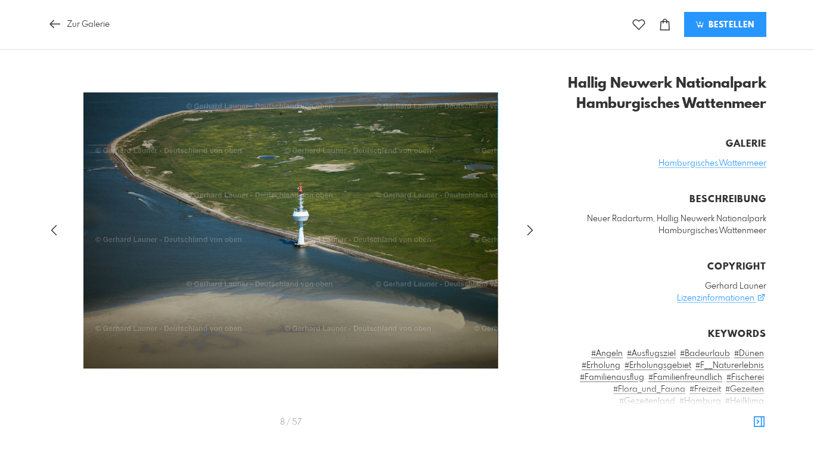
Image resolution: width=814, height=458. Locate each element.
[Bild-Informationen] (759, 422)
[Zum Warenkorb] (665, 25)
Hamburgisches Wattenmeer (712, 163)
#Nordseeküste (735, 449)
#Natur (703, 437)
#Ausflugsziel (651, 353)
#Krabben (588, 425)
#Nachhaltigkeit (597, 437)
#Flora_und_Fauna (649, 389)
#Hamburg (700, 401)
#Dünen (749, 353)
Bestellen (730, 25)
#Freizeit (705, 389)
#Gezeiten (744, 389)
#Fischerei (745, 377)
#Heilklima (744, 401)
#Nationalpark (658, 437)
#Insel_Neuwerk (623, 413)
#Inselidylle (743, 413)
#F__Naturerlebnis (729, 365)
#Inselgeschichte (688, 413)
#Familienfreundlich (685, 377)
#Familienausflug (612, 377)
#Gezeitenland (647, 401)
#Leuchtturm (665, 425)
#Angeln (607, 353)
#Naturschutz (636, 449)
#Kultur (624, 425)
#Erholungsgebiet (658, 365)
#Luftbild (709, 425)
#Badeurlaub (705, 353)
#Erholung (601, 365)
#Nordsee (684, 449)
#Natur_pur (742, 437)
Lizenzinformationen (716, 298)
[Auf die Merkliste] (639, 25)
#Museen (746, 425)
